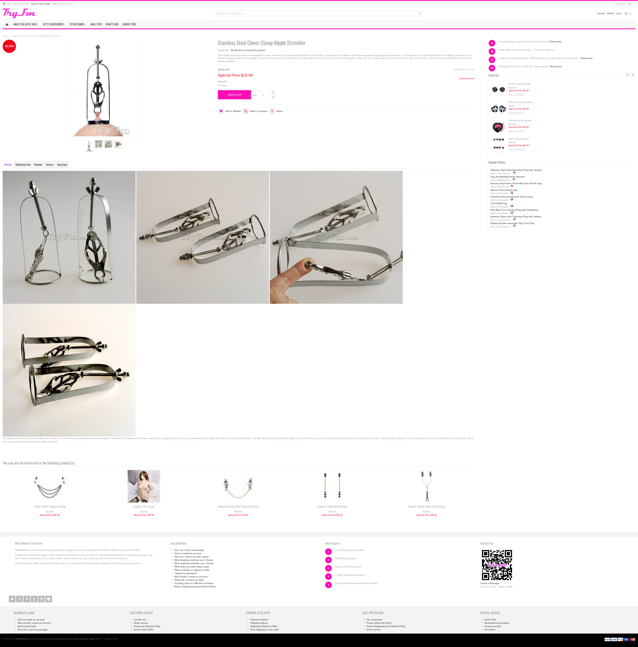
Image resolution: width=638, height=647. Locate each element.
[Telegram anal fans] (41, 598)
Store (9, 639)
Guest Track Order (41, 3)
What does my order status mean (191, 566)
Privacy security (492, 626)
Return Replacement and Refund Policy (195, 586)
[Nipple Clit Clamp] (144, 486)
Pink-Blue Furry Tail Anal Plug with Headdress (514, 196)
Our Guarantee (374, 619)
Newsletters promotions (496, 623)
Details (8, 165)
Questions (62, 165)
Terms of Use (373, 629)
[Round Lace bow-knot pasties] (498, 90)
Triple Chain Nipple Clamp (49, 506)
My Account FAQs (27, 626)
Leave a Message (489, 583)
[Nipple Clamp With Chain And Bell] (238, 486)
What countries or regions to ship (191, 570)
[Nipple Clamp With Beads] (332, 486)
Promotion (489, 629)
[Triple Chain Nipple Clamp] (49, 486)
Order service (141, 623)
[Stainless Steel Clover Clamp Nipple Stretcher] (89, 145)
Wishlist (610, 13)
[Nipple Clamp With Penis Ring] (426, 486)
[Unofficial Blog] (48, 598)
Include (222, 81)
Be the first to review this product (248, 50)
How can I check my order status (191, 556)
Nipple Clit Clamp (143, 506)
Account (601, 13)
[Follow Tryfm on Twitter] (12, 598)
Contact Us (140, 619)
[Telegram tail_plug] (34, 598)
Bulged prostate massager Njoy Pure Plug (512, 210)
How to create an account (187, 553)
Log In (619, 13)
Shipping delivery (259, 623)
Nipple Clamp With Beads (332, 506)
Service (49, 165)
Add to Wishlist (516, 94)
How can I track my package (189, 550)
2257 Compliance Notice (108, 639)
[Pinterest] (27, 598)
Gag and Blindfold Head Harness (507, 223)
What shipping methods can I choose (193, 560)
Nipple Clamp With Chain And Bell (238, 506)
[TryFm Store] (19, 13)
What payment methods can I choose (193, 563)
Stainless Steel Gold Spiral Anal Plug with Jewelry (516, 216)
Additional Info (23, 165)
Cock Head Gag (498, 190)
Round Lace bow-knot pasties (524, 84)
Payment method (259, 619)
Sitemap (35, 639)
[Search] (420, 13)
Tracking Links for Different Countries (193, 583)
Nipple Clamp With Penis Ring (427, 506)
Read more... (556, 41)
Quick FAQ (490, 619)
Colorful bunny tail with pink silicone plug (511, 183)
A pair (224, 85)
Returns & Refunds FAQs (147, 626)
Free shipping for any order (264, 629)
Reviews (38, 165)
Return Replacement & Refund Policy (386, 626)
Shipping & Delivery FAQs (263, 626)
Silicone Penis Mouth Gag (503, 176)
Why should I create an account (191, 576)
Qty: (255, 94)
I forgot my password (185, 573)
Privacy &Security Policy (379, 623)
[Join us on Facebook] (19, 598)
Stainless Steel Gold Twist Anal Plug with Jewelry (515, 203)
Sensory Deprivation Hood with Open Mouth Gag (516, 170)
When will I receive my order (189, 580)
